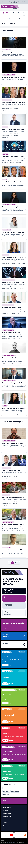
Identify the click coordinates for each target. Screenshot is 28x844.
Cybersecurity (21, 12)
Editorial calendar (7, 813)
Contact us (5, 810)
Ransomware (22, 15)
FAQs (4, 819)
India (14, 788)
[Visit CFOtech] (9, 652)
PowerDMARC (20, 842)
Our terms (5, 828)
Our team (5, 825)
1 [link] (12, 562)
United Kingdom (15, 791)
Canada (9, 788)
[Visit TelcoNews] (9, 766)
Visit (4, 665)
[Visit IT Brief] (9, 728)
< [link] (9, 562)
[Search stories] (24, 801)
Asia (4, 788)
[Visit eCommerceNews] (9, 690)
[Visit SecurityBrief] (9, 747)
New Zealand (6, 791)
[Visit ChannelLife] (9, 671)
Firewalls (16, 15)
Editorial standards (7, 816)
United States (6, 794)
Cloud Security (13, 12)
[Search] (20, 18)
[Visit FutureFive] (9, 709)
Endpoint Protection (7, 15)
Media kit (11, 665)
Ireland (19, 788)
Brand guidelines (6, 807)
